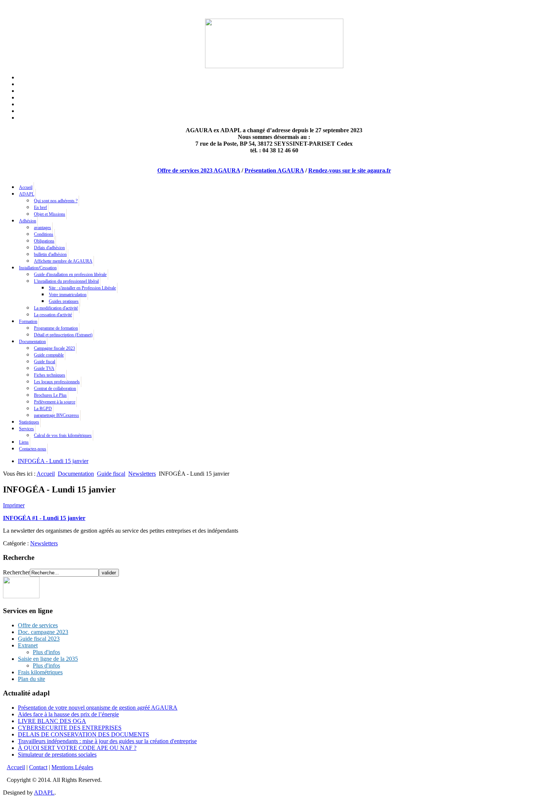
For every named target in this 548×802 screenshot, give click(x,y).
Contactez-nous (32, 448)
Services (26, 428)
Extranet (28, 645)
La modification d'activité (56, 308)
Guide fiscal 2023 (39, 638)
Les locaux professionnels (57, 381)
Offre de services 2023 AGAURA (198, 170)
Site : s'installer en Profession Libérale (82, 288)
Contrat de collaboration (55, 388)
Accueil (25, 187)
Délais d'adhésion (49, 247)
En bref (40, 207)
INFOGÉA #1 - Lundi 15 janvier (44, 518)
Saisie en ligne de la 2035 (48, 659)
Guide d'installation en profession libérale (70, 274)
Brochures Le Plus (50, 395)
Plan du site (31, 679)
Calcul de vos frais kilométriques (63, 435)
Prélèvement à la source (54, 402)
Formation (28, 321)
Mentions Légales (72, 767)
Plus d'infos (46, 652)
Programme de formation (56, 328)
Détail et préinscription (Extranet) (63, 334)
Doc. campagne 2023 (43, 632)
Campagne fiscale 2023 (54, 348)
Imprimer (14, 505)
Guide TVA (44, 368)
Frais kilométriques (40, 672)
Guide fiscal (44, 361)
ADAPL (26, 194)
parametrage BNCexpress (56, 415)
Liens (24, 442)
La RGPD (43, 408)
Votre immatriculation (67, 294)
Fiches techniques (49, 375)
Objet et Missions (49, 214)
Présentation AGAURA (274, 170)
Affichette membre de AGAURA (63, 261)
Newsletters (142, 473)
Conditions (43, 234)
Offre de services (38, 625)
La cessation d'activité (53, 314)
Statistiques (29, 422)
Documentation (32, 341)
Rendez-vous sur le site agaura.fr (349, 170)
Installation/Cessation (38, 267)
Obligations (44, 241)
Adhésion (27, 221)
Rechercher (16, 572)
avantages (42, 227)
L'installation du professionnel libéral (66, 281)
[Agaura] (21, 596)
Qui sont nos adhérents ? (56, 200)
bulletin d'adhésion (50, 254)
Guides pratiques (64, 301)
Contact (38, 767)
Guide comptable (49, 355)
